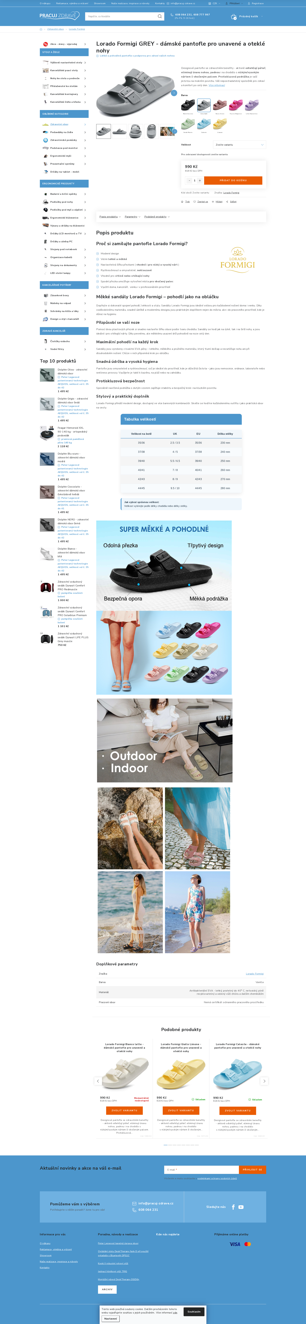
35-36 (252, 1092)
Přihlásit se (252, 1169)
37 (174, 1092)
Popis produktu (108, 216)
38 (179, 1092)
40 (188, 1092)
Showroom (100, 3)
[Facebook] (233, 1207)
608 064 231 (183, 14)
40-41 (244, 1092)
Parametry (131, 216)
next (264, 1081)
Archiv (107, 1289)
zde (175, 1312)
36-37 (228, 1092)
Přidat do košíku (233, 180)
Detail (124, 1110)
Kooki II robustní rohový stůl (113, 1263)
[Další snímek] (174, 93)
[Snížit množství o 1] (189, 181)
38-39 (236, 1092)
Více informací (217, 85)
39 (183, 1092)
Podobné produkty (155, 216)
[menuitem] (64, 44)
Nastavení (110, 1318)
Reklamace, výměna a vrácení (72, 3)
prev (98, 1081)
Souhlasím (194, 1311)
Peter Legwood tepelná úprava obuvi (118, 1243)
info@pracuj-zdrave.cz (183, 3)
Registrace (258, 3)
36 (169, 1092)
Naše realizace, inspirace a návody (130, 3)
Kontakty (160, 3)
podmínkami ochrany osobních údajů (217, 1178)
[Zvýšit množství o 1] (200, 181)
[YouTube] (241, 1207)
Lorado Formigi (231, 192)
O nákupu (45, 3)
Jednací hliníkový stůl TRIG (112, 1271)
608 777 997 (201, 14)
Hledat (159, 16)
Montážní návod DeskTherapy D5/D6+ (118, 1279)
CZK (215, 3)
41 (192, 1092)
